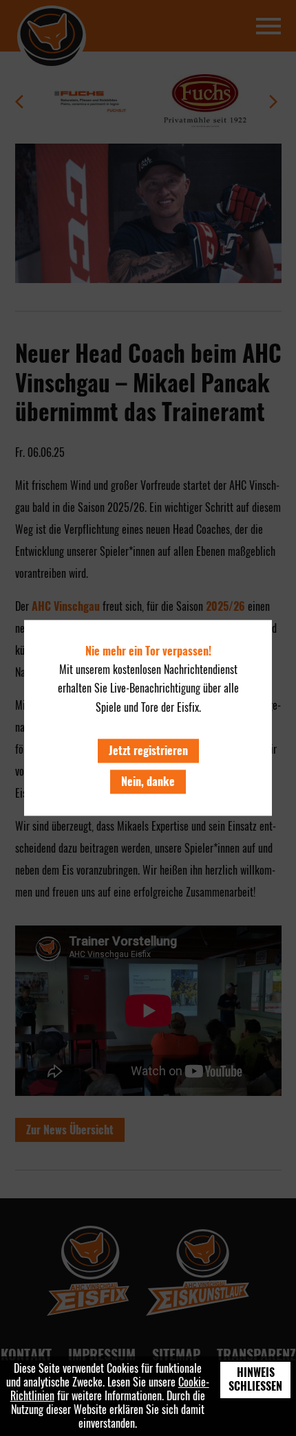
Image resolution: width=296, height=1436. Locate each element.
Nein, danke (148, 781)
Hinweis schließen (255, 1379)
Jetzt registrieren (148, 750)
